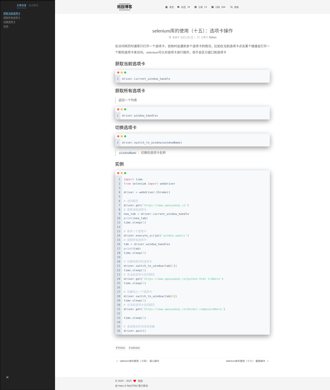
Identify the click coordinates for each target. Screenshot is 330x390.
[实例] (268, 164)
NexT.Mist (132, 386)
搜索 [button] (236, 7)
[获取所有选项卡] (268, 91)
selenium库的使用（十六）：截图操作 (246, 361)
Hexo (121, 386)
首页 (171, 7)
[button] (7, 377)
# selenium (134, 348)
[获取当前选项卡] (268, 64)
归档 (220, 7)
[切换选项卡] (268, 127)
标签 (185, 7)
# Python (120, 348)
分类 (202, 7)
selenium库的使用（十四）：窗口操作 (139, 361)
